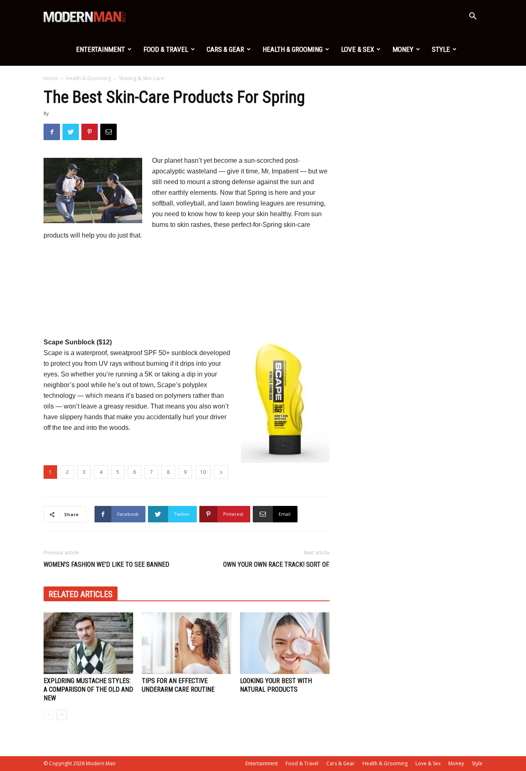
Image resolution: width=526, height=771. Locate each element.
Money (402, 49)
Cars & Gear (225, 49)
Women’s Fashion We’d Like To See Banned (106, 564)
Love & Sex (357, 49)
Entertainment (100, 49)
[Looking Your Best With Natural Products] (285, 643)
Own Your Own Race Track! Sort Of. (276, 564)
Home (51, 78)
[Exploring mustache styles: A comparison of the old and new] (88, 643)
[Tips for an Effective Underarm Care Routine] (186, 643)
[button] (472, 17)
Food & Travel (165, 49)
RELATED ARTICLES (80, 594)
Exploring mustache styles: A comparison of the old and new (88, 689)
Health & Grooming (293, 49)
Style (441, 49)
